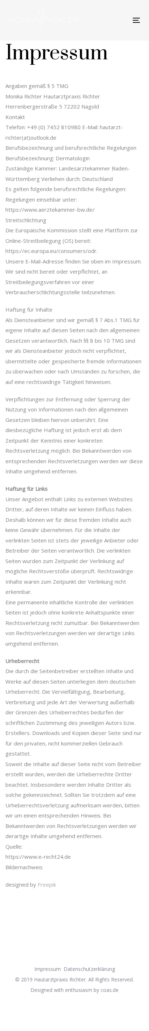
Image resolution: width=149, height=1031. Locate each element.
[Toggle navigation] (105, 20)
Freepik (47, 884)
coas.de (110, 989)
